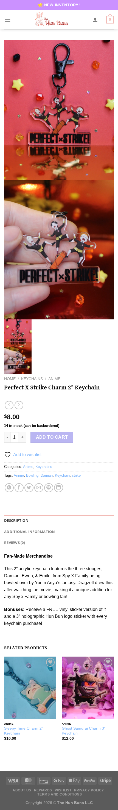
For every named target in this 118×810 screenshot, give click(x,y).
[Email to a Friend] (38, 487)
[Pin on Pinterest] (48, 487)
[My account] (95, 20)
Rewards (43, 790)
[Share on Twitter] (28, 487)
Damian (47, 475)
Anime (54, 379)
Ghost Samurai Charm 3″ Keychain (83, 730)
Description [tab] (16, 520)
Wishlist (63, 790)
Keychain (62, 475)
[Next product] (9, 405)
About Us (22, 790)
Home (10, 379)
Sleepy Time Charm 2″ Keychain (23, 730)
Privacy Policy (89, 790)
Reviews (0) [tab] (14, 542)
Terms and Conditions (59, 794)
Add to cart (52, 437)
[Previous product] (19, 405)
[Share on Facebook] (19, 487)
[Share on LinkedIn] (58, 487)
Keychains (32, 379)
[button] (7, 19)
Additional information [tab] (29, 531)
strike (76, 475)
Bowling (32, 475)
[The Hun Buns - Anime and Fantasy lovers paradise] (51, 19)
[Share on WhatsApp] (9, 487)
